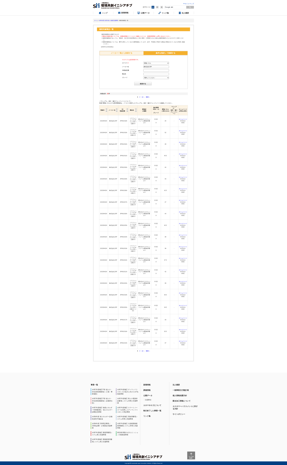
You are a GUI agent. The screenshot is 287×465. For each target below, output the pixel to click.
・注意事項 (147, 400)
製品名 (124, 74)
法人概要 (176, 385)
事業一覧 (94, 385)
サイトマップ (189, 4)
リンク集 (147, 416)
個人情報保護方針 (180, 395)
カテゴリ (125, 63)
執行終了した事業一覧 (152, 410)
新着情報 (147, 385)
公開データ (147, 395)
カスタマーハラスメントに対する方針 (185, 407)
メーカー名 (125, 67)
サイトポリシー (179, 414)
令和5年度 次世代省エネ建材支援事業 (108, 20)
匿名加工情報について (182, 401)
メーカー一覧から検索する (121, 53)
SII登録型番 (125, 70)
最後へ (148, 97)
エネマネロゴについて (152, 405)
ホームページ (183, 119)
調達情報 (147, 390)
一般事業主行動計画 (181, 390)
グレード (124, 77)
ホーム (96, 20)
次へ (143, 97)
